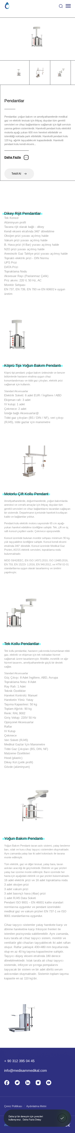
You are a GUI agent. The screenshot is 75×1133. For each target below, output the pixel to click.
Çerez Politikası (13, 1106)
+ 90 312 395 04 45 (19, 1061)
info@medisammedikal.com (25, 1070)
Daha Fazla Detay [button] (32, 1119)
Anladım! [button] (62, 1115)
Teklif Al (16, 173)
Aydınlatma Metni (36, 1106)
